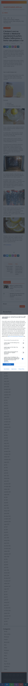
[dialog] (14, 343)
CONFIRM (8, 364)
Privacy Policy (21, 369)
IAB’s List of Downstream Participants (15, 336)
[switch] (23, 343)
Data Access (14, 369)
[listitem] (14, 340)
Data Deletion (6, 369)
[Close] (25, 317)
